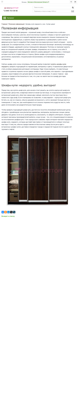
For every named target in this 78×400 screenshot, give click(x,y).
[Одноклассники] (5, 212)
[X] (11, 212)
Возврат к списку (8, 216)
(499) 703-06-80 (11, 11)
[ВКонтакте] (3, 212)
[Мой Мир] (8, 212)
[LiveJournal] (14, 212)
